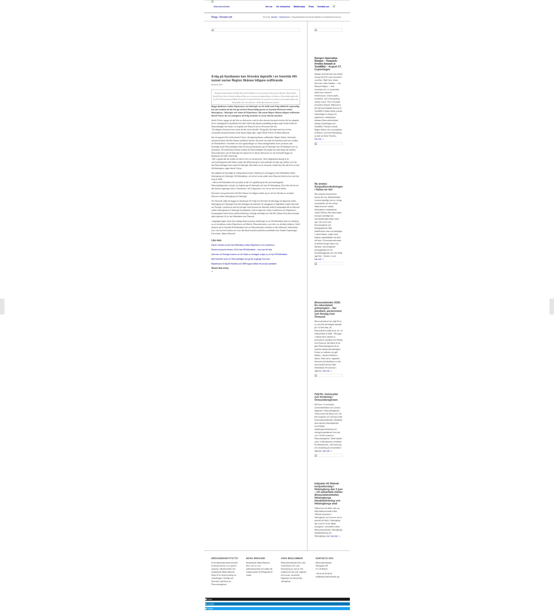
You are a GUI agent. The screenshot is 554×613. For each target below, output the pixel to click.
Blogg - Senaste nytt (221, 16)
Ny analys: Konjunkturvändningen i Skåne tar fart (329, 186)
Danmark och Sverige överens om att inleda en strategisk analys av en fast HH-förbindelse (249, 254)
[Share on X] (215, 271)
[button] (208, 599)
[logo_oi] (220, 6)
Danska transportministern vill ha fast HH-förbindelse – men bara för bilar (241, 249)
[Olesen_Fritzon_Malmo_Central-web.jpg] (255, 50)
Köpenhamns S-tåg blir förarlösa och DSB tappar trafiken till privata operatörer (243, 263)
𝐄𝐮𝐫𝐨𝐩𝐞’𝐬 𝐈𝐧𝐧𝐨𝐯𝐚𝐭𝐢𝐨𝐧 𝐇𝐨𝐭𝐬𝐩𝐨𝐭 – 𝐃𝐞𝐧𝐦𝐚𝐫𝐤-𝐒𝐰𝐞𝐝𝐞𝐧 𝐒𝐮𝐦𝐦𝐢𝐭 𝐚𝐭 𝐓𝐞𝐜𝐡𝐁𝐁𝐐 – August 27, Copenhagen (328, 63)
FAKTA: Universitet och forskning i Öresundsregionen (326, 397)
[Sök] (340, 6)
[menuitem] (269, 6)
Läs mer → (319, 138)
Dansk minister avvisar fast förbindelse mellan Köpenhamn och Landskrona (242, 244)
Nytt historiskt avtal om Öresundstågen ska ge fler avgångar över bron (240, 258)
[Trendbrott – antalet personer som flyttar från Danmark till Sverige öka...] (2, 306)
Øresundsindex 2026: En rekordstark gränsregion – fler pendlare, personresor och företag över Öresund (328, 309)
